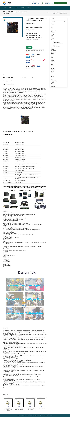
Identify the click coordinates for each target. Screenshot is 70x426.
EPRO (52, 35)
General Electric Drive (56, 46)
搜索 (64, 21)
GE (28, 49)
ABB (51, 27)
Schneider (52, 72)
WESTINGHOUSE (54, 80)
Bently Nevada (53, 30)
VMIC (52, 79)
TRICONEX (53, 76)
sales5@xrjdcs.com (49, 3)
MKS (51, 56)
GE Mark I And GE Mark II (34, 49)
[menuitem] (5, 8)
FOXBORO (52, 38)
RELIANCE (52, 68)
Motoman (52, 60)
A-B (51, 26)
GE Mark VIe (40, 49)
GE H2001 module (41, 408)
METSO (52, 54)
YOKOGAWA (53, 86)
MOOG (52, 57)
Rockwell (52, 71)
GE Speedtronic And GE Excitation (33, 50)
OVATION (52, 65)
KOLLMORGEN (53, 50)
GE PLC (52, 41)
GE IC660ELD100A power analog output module (8, 409)
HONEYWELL (53, 49)
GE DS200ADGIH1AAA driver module (30, 409)
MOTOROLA (53, 61)
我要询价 (29, 47)
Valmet (52, 78)
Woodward (52, 82)
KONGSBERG (53, 52)
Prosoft (52, 67)
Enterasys (52, 34)
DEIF (51, 31)
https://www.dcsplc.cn (29, 42)
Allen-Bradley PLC (54, 28)
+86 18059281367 (35, 3)
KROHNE (52, 53)
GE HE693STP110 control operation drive (19, 409)
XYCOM (52, 83)
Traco (52, 75)
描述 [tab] (3, 74)
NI (51, 63)
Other (52, 64)
